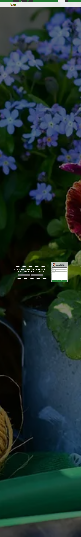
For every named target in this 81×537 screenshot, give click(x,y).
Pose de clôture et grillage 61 (26, 4)
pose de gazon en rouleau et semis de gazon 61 (35, 4)
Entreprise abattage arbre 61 (62, 4)
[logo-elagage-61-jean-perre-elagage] (13, 4)
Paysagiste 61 (50, 4)
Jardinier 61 (21, 4)
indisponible (17, 1)
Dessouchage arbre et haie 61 (44, 4)
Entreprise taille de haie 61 (69, 4)
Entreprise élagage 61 (55, 4)
